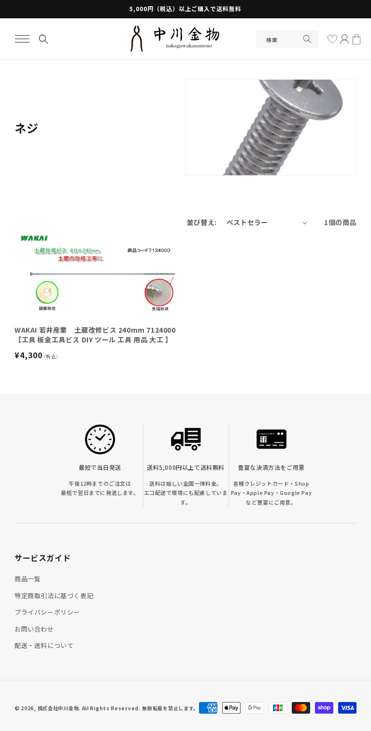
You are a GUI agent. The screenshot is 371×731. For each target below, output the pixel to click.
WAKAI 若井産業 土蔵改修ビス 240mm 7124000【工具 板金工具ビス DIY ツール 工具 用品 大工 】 (95, 334)
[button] (22, 39)
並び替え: (202, 222)
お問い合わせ (34, 628)
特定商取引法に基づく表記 (53, 595)
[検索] (307, 39)
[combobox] (287, 39)
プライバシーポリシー (47, 612)
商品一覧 (27, 578)
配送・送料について (43, 645)
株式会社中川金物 (58, 708)
